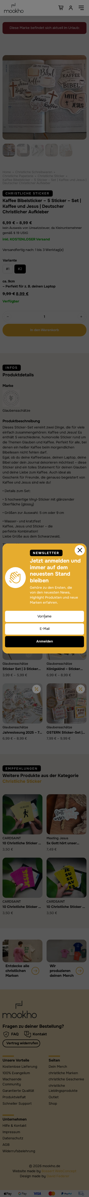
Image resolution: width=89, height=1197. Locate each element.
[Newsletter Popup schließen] (80, 550)
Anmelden (44, 641)
